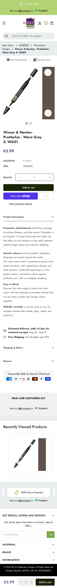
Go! (51, 534)
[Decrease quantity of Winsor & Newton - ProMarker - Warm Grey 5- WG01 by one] (19, 177)
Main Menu (8, 45)
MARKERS (24, 45)
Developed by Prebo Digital (28, 574)
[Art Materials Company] (29, 23)
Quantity (7, 177)
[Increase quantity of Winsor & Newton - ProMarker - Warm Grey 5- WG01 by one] (50, 177)
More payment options (20, 203)
